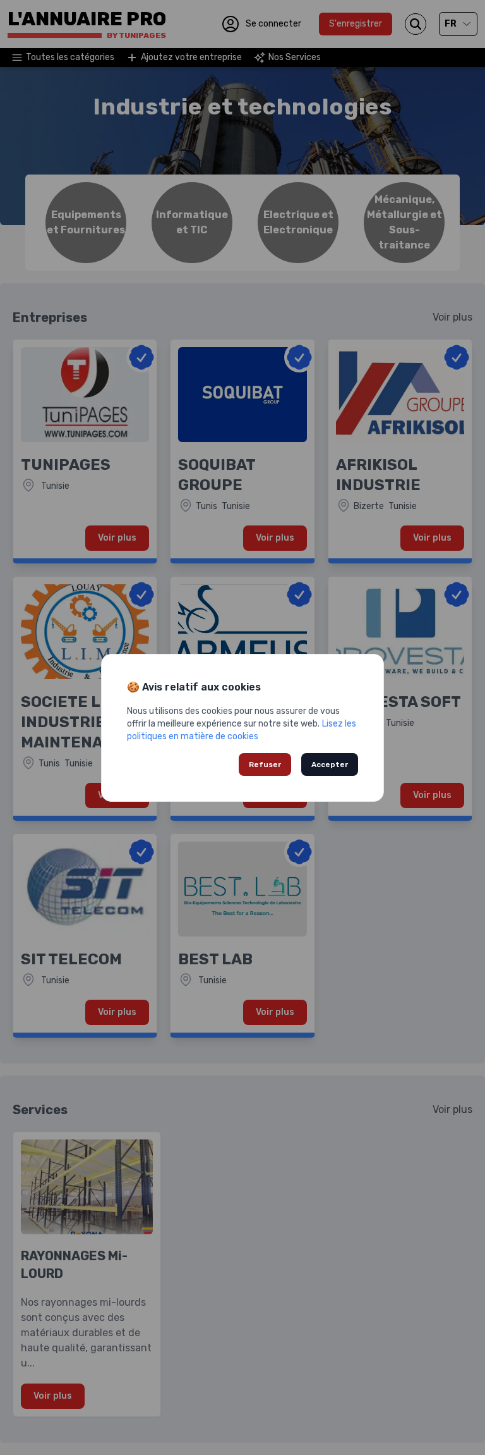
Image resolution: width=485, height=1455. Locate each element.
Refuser (265, 764)
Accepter (329, 764)
